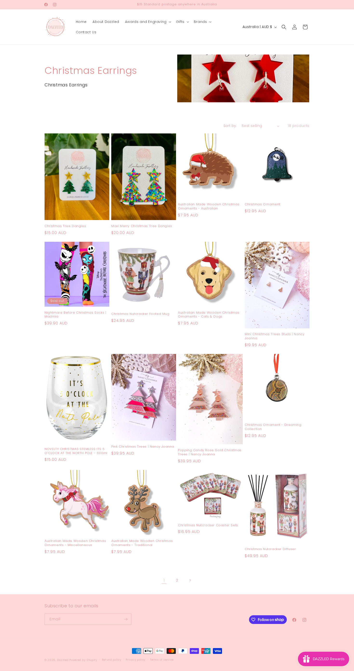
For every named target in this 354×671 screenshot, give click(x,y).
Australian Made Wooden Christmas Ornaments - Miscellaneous (75, 543)
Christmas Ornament (262, 204)
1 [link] (164, 580)
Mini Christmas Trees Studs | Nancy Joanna (274, 336)
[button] (147, 22)
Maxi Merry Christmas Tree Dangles (141, 226)
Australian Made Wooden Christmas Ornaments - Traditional (142, 543)
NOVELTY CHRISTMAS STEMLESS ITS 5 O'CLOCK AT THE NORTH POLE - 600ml (76, 451)
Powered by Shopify (83, 660)
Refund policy (111, 660)
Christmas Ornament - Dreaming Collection (273, 427)
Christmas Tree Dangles (65, 226)
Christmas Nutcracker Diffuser (270, 549)
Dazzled (63, 660)
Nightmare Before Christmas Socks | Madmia (75, 315)
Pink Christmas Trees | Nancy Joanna (142, 447)
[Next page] (190, 580)
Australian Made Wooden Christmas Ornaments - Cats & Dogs (208, 315)
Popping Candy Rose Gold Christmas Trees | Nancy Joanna (210, 452)
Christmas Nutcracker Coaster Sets (208, 525)
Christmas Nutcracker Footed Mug (140, 314)
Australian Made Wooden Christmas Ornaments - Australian (208, 206)
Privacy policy (135, 660)
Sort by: (230, 125)
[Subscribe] (125, 619)
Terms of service (162, 660)
